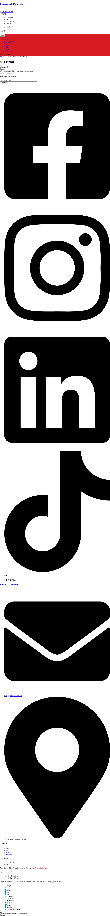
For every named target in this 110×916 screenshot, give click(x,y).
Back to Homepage (6, 73)
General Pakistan (13, 4)
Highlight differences (13, 878)
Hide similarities (12, 876)
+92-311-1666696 (9, 584)
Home (2, 56)
